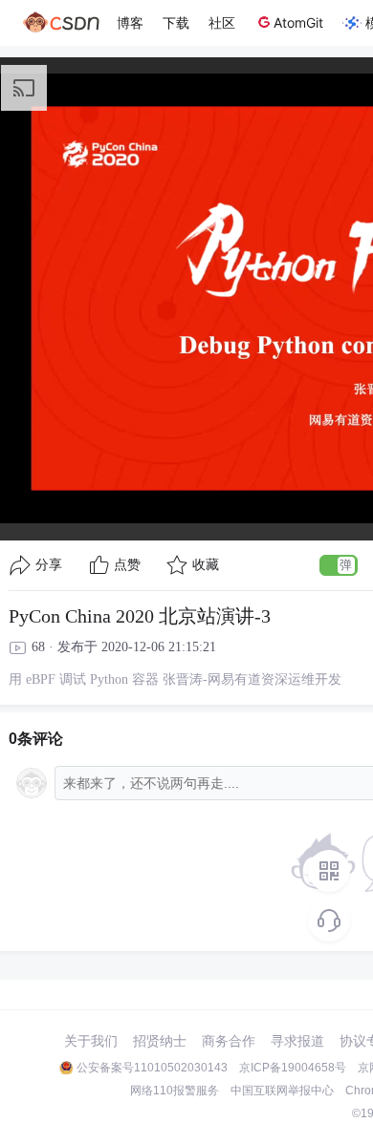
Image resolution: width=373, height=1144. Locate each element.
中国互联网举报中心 (282, 1090)
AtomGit (298, 22)
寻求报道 (297, 1041)
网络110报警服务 (174, 1090)
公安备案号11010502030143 (152, 1067)
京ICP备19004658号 (292, 1067)
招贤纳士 (159, 1041)
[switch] (338, 565)
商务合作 (228, 1041)
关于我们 (91, 1041)
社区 (221, 22)
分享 (48, 565)
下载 (176, 22)
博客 (130, 22)
